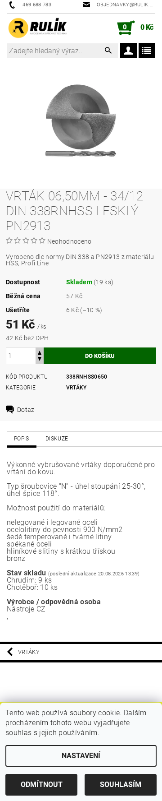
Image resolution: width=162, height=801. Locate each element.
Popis (21, 438)
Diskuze (56, 438)
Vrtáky (76, 387)
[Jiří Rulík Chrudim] (38, 28)
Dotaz (26, 409)
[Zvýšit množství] (40, 351)
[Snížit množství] (40, 360)
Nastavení (81, 755)
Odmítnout (42, 784)
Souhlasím (120, 784)
